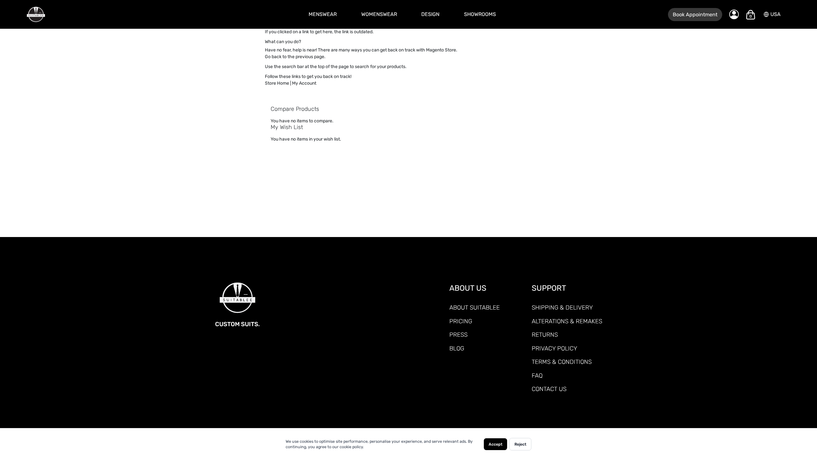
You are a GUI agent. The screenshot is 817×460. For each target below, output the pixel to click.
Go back (273, 56)
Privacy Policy (554, 348)
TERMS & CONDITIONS (562, 361)
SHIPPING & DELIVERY (562, 307)
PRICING (460, 321)
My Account (304, 83)
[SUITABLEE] (75, 14)
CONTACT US (549, 389)
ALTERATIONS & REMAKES (567, 321)
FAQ (537, 375)
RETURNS (545, 334)
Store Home (277, 83)
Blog (456, 348)
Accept (495, 444)
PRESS (458, 334)
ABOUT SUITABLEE (474, 307)
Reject (520, 444)
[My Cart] (751, 15)
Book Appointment (695, 15)
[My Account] (734, 14)
